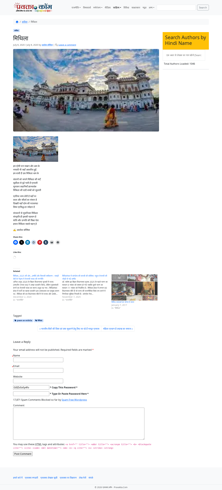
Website (17, 376)
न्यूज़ (144, 7)
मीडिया (108, 7)
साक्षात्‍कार (136, 7)
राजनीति (75, 7)
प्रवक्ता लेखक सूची (48, 477)
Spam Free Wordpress (74, 399)
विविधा (126, 7)
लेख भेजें (82, 477)
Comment (18, 405)
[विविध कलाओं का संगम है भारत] (134, 287)
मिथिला (39, 320)
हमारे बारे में (18, 477)
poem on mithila (24, 320)
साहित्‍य (116, 7)
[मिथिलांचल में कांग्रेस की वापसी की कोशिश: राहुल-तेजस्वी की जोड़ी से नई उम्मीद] (86, 287)
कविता (24, 21)
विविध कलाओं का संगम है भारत (122, 302)
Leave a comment (67, 44)
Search (203, 7)
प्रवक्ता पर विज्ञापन (68, 477)
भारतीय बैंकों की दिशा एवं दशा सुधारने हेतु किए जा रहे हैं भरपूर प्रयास (70, 328)
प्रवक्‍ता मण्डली (31, 477)
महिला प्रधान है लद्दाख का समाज (117, 328)
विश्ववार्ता (87, 7)
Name (16, 355)
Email (16, 366)
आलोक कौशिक (47, 44)
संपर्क (90, 477)
